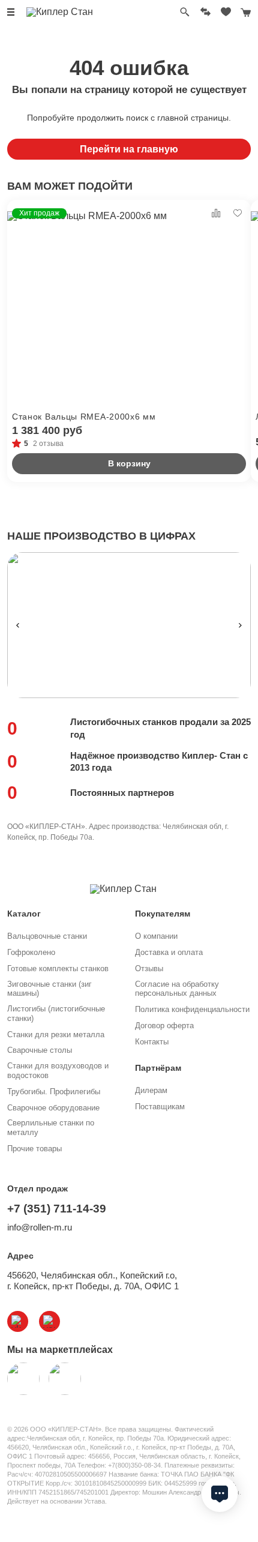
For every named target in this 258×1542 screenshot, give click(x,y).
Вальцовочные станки (47, 936)
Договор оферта (164, 1025)
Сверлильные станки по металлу (50, 1127)
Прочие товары (34, 1148)
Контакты (152, 1041)
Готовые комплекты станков (58, 968)
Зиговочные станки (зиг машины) (49, 989)
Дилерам (151, 1090)
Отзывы (149, 968)
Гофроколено (31, 952)
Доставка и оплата (169, 952)
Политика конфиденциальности (192, 1009)
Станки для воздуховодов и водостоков (58, 1070)
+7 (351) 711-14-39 (56, 1208)
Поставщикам (160, 1106)
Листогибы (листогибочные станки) (56, 1013)
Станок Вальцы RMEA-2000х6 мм (84, 416)
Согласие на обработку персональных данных (177, 989)
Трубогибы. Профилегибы (53, 1091)
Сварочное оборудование (53, 1107)
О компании (156, 936)
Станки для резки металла (55, 1034)
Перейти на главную (129, 149)
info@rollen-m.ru (39, 1227)
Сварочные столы (39, 1050)
